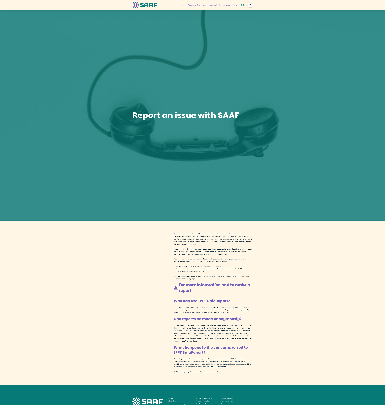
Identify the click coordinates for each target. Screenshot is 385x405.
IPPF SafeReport (208, 252)
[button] (250, 5)
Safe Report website (217, 367)
